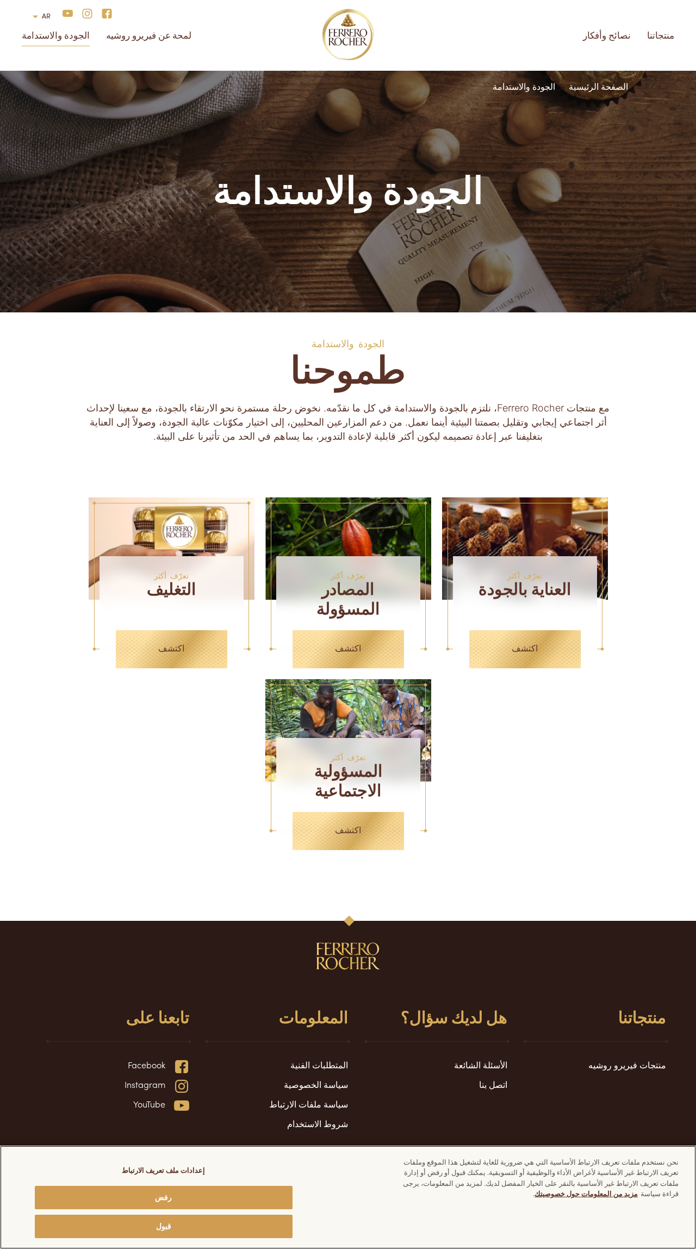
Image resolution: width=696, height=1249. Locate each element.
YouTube (149, 1104)
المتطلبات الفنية (319, 1064)
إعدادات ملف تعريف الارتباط (163, 1170)
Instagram (145, 1084)
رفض (163, 1197)
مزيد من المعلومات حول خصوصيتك (586, 1193)
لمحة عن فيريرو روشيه (149, 35)
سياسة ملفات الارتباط (308, 1104)
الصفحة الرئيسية (596, 86)
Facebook (146, 1064)
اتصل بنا (493, 1084)
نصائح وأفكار (607, 35)
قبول (163, 1225)
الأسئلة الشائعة (480, 1064)
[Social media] (103, 12)
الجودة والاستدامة (56, 35)
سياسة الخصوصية (316, 1084)
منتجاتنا (660, 35)
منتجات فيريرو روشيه (627, 1064)
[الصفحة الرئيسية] (348, 35)
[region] (348, 1197)
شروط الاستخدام (317, 1123)
